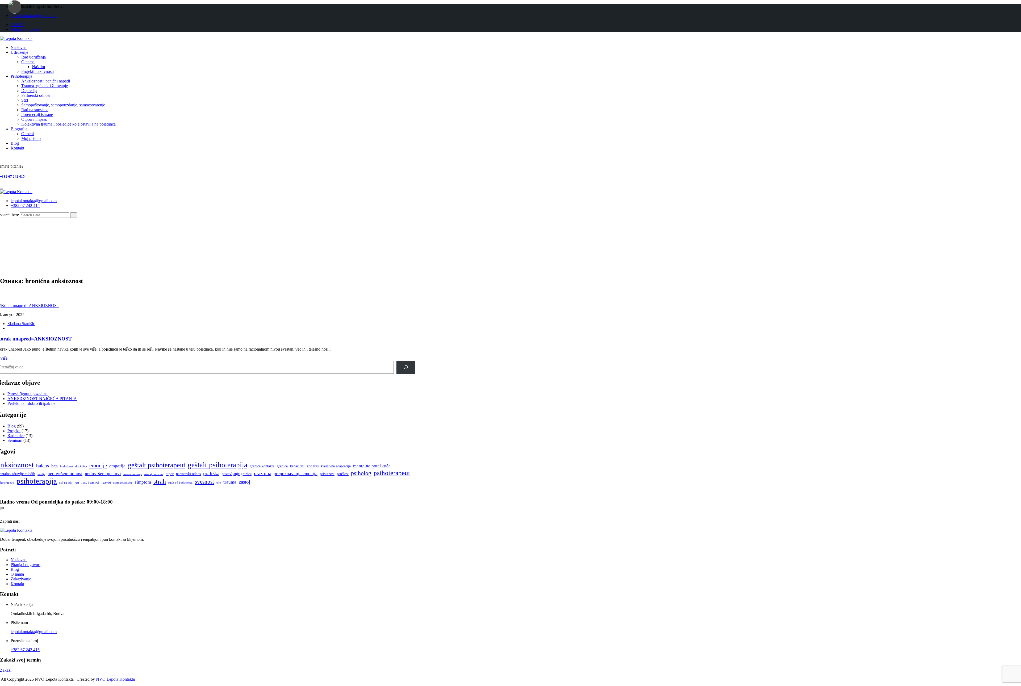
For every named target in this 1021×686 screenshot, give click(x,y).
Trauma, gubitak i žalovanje (44, 86)
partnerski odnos (188, 474)
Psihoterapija (21, 76)
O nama (28, 62)
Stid (24, 100)
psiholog (361, 473)
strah (159, 481)
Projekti (13, 431)
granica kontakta (262, 466)
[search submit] (73, 215)
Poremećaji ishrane (37, 114)
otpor (170, 474)
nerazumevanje (132, 474)
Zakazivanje (21, 579)
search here (9, 215)
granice (282, 466)
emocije (98, 465)
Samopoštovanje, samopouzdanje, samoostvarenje (63, 105)
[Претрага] (405, 367)
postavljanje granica (237, 474)
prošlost (343, 474)
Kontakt (17, 148)
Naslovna (19, 47)
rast (77, 482)
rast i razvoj (90, 482)
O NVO (17, 24)
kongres (313, 466)
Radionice (15, 435)
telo (218, 482)
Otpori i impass (34, 119)
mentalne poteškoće (372, 465)
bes (54, 465)
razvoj (106, 482)
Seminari (14, 440)
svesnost (204, 482)
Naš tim (38, 66)
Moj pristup (31, 138)
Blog (15, 143)
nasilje (41, 474)
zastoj (244, 482)
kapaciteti (297, 466)
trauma (229, 482)
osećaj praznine (153, 474)
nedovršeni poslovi (103, 473)
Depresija (29, 90)
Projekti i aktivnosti (37, 71)
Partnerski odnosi (35, 95)
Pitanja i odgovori (25, 29)
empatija (117, 465)
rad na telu (65, 482)
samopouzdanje (122, 482)
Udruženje (19, 52)
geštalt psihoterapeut (156, 465)
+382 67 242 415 (12, 176)
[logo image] (16, 191)
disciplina (81, 466)
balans (42, 465)
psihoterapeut (392, 472)
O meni (27, 133)
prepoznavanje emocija (295, 473)
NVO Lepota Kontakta (115, 679)
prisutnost (327, 474)
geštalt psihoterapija (217, 465)
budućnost (66, 466)
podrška (211, 473)
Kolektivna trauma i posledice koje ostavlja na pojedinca (68, 124)
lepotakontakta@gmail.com (34, 15)
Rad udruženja (33, 57)
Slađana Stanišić (21, 323)
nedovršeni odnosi (65, 473)
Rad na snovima (34, 109)
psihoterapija (36, 481)
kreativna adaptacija (336, 466)
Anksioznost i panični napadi (45, 81)
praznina (262, 473)
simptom (143, 482)
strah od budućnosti (180, 482)
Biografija (19, 129)
